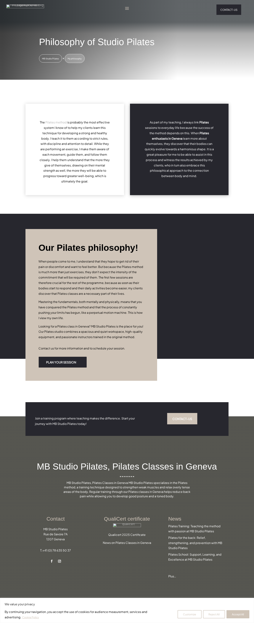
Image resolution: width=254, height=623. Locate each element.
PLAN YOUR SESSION (61, 362)
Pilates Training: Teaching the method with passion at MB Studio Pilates (194, 528)
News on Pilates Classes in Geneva (127, 542)
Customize (189, 614)
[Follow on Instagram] (59, 561)
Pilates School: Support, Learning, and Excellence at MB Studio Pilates (194, 557)
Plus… (172, 575)
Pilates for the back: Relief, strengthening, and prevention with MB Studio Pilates (195, 542)
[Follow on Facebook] (52, 561)
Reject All (214, 614)
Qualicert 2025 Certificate (127, 534)
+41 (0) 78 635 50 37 (56, 550)
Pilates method (56, 122)
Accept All (238, 614)
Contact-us (228, 9)
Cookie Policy (30, 617)
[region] (127, 610)
